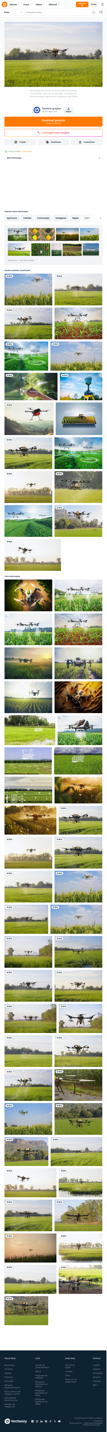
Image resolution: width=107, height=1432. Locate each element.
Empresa (8, 1375)
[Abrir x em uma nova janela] (55, 1420)
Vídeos (39, 4)
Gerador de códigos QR (9, 1404)
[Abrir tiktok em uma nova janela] (50, 1420)
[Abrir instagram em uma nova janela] (37, 1420)
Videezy (8, 1371)
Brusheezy (9, 1363)
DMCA (37, 1370)
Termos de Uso (73, 1421)
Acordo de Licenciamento (41, 1364)
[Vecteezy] (4, 4)
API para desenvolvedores (12, 1384)
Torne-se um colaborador (70, 1379)
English (94, 1363)
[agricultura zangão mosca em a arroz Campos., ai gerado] (28, 662)
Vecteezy (8, 1367)
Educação (8, 1379)
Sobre (66, 1374)
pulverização (43, 216)
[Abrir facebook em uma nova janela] (32, 1420)
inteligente (61, 216)
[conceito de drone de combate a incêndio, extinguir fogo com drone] (29, 417)
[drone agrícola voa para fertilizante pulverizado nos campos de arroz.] (29, 729)
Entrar (93, 4)
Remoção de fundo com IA (10, 1397)
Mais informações (14, 156)
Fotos (26, 4)
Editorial (53, 4)
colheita (27, 216)
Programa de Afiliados (41, 1375)
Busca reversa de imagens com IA (12, 1391)
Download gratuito (53, 121)
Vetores (13, 4)
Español (94, 1367)
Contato (67, 1370)
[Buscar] (93, 12)
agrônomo (12, 216)
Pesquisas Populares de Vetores (41, 1382)
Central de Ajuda (69, 1364)
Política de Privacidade (91, 1421)
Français (95, 1379)
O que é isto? (27, 151)
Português (95, 1371)
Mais (93, 1384)
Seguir (68, 111)
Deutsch (95, 1375)
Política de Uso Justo (89, 1423)
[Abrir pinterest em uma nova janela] (46, 1420)
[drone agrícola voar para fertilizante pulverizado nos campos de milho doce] (78, 322)
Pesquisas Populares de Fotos (41, 1391)
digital (75, 216)
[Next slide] (96, 216)
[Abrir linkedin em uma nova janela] (41, 1420)
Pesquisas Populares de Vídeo (41, 1400)
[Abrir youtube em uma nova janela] (59, 1420)
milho (87, 216)
